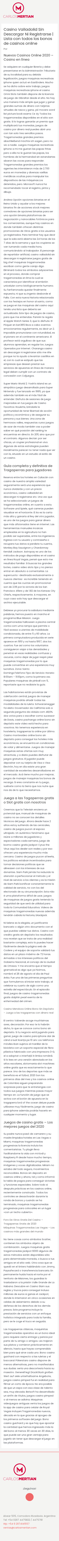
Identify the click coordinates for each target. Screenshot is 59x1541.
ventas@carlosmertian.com (20, 1527)
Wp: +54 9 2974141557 (16, 1523)
